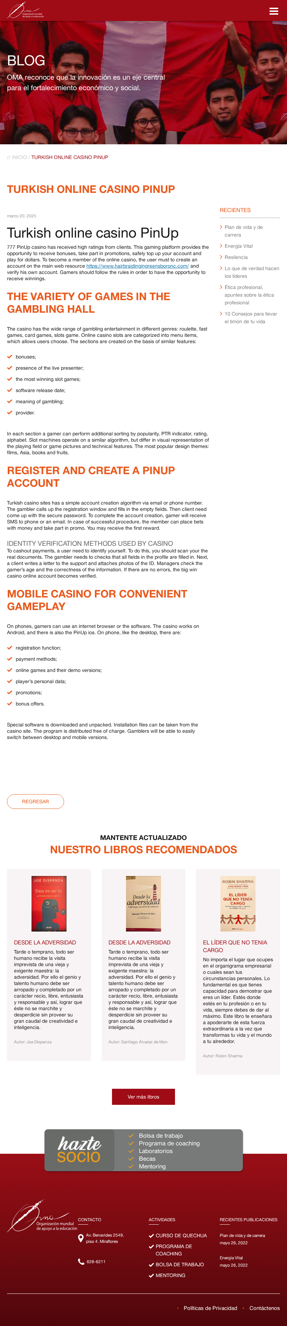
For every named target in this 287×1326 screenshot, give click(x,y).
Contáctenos (265, 1308)
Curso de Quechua (181, 1235)
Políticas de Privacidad (210, 1308)
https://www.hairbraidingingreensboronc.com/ (137, 266)
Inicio (19, 157)
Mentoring (171, 1275)
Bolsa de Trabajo (180, 1264)
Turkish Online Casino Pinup (69, 157)
